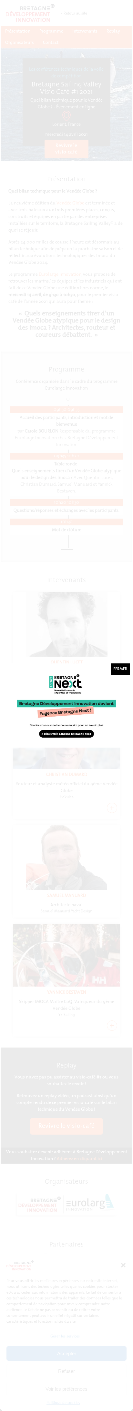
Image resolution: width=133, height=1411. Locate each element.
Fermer (120, 669)
